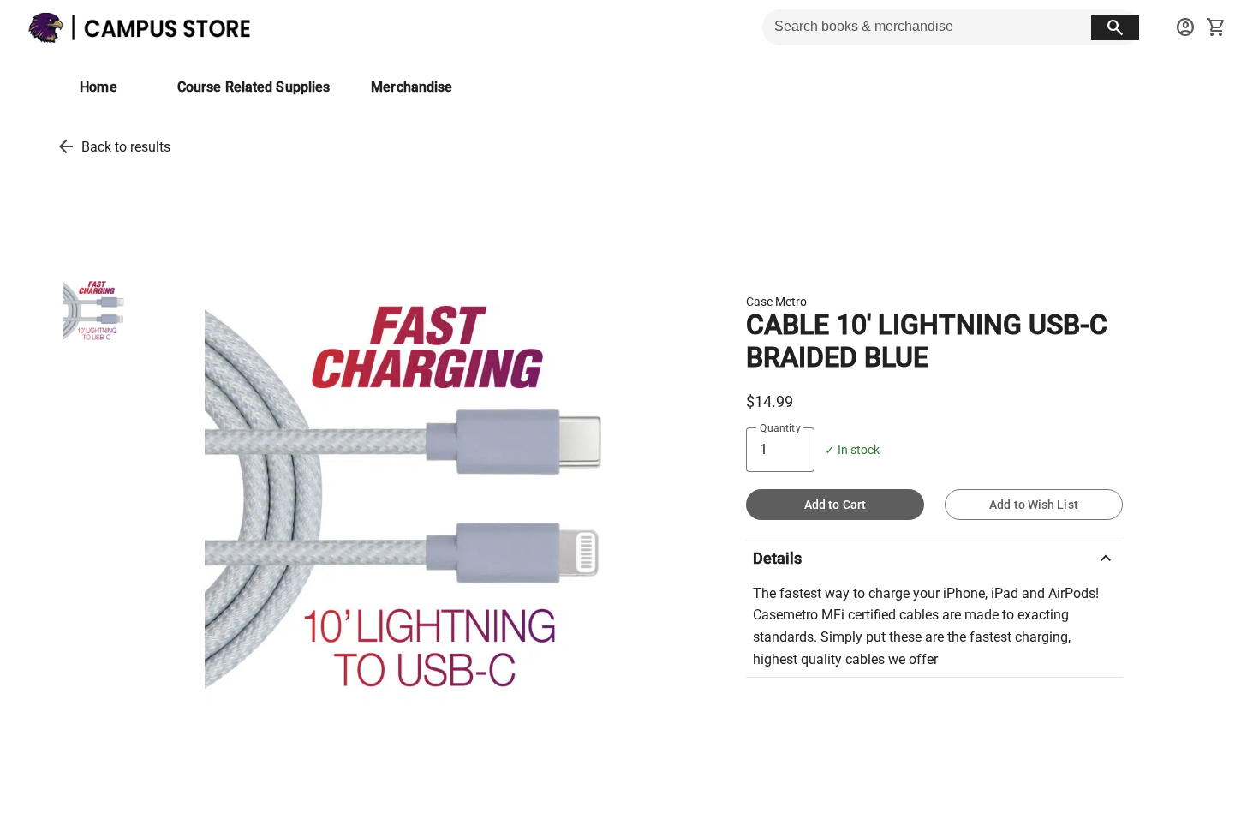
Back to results (125, 147)
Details (934, 559)
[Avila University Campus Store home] (145, 27)
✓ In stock (852, 450)
